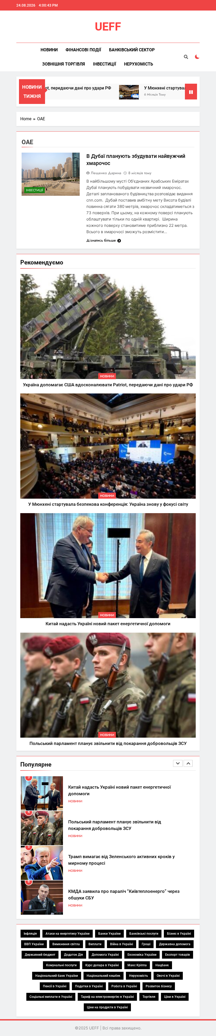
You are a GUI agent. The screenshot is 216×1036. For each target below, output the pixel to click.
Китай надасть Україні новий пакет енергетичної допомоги (108, 623)
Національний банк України (56, 976)
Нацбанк (162, 965)
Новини (49, 49)
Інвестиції (104, 64)
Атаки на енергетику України (68, 933)
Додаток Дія (73, 955)
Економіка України (141, 955)
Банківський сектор (132, 49)
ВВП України (34, 944)
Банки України (109, 933)
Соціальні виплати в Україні (51, 997)
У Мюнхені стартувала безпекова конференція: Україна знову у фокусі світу (108, 504)
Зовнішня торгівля (63, 64)
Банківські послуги (143, 933)
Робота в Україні (124, 986)
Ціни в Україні (174, 997)
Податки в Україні (89, 986)
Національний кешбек (103, 976)
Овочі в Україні (168, 976)
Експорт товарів (177, 955)
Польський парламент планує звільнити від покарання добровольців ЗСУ (108, 743)
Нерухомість (138, 64)
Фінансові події (83, 49)
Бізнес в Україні (179, 933)
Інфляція (30, 933)
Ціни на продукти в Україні (107, 1007)
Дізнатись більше (101, 240)
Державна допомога (174, 944)
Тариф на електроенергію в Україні (107, 997)
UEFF (108, 26)
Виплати (95, 944)
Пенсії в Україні (54, 986)
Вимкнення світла (66, 944)
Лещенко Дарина (106, 173)
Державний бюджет (40, 955)
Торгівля (149, 997)
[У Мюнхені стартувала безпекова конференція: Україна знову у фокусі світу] (108, 95)
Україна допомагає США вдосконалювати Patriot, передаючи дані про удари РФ (108, 384)
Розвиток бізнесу (159, 986)
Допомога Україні (105, 955)
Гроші (146, 944)
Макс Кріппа (137, 965)
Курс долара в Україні (102, 965)
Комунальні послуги (61, 965)
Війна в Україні (121, 944)
